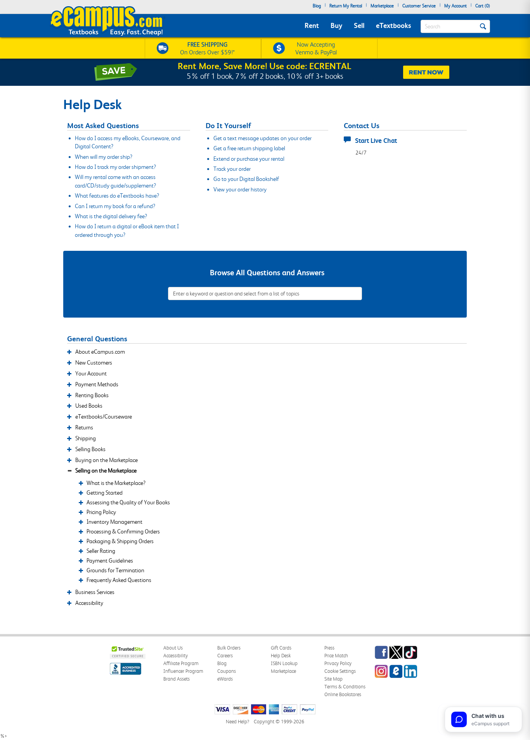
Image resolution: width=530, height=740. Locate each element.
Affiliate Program (181, 663)
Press (329, 648)
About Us (173, 648)
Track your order (232, 168)
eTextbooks (393, 25)
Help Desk (281, 655)
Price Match (336, 655)
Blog (317, 6)
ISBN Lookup (284, 663)
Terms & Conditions (344, 687)
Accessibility (175, 655)
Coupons (226, 671)
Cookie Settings (340, 671)
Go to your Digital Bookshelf (246, 178)
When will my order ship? (103, 156)
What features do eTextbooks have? (117, 195)
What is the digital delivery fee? (111, 216)
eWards (225, 679)
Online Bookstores (342, 694)
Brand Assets (176, 679)
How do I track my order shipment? (115, 166)
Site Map (333, 679)
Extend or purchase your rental (248, 158)
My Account (455, 6)
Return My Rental (345, 6)
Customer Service (419, 6)
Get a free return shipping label (249, 148)
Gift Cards (281, 648)
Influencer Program (183, 671)
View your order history (240, 189)
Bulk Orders (229, 648)
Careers (225, 655)
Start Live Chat (376, 140)
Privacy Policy (338, 663)
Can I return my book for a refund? (115, 206)
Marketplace (382, 6)
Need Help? (237, 721)
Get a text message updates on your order (262, 138)
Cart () (482, 6)
